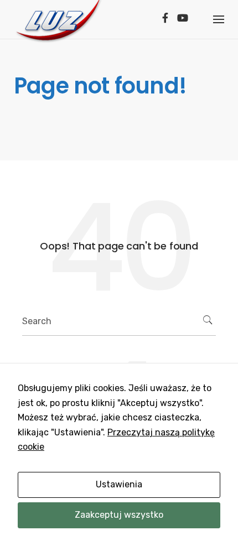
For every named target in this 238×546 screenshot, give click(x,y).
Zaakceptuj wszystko (119, 514)
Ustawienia (119, 484)
